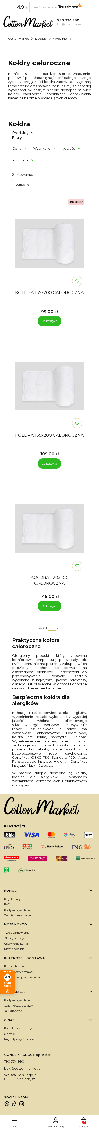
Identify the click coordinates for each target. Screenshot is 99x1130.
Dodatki (41, 38)
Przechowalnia (14, 949)
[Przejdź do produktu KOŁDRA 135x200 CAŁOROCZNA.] (49, 243)
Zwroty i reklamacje (17, 915)
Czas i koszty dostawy (18, 972)
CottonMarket (18, 38)
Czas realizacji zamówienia (22, 977)
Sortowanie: (22, 174)
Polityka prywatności (18, 910)
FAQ (7, 904)
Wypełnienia (62, 38)
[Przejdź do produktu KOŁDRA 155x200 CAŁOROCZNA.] (49, 385)
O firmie (9, 1034)
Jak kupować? (13, 1011)
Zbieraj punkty (14, 938)
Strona (43, 627)
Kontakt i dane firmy (18, 1028)
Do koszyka (49, 321)
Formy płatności (15, 966)
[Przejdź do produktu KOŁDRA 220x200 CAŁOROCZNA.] (49, 528)
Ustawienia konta (16, 943)
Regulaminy (12, 899)
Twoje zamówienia (16, 932)
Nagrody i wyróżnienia (19, 1039)
